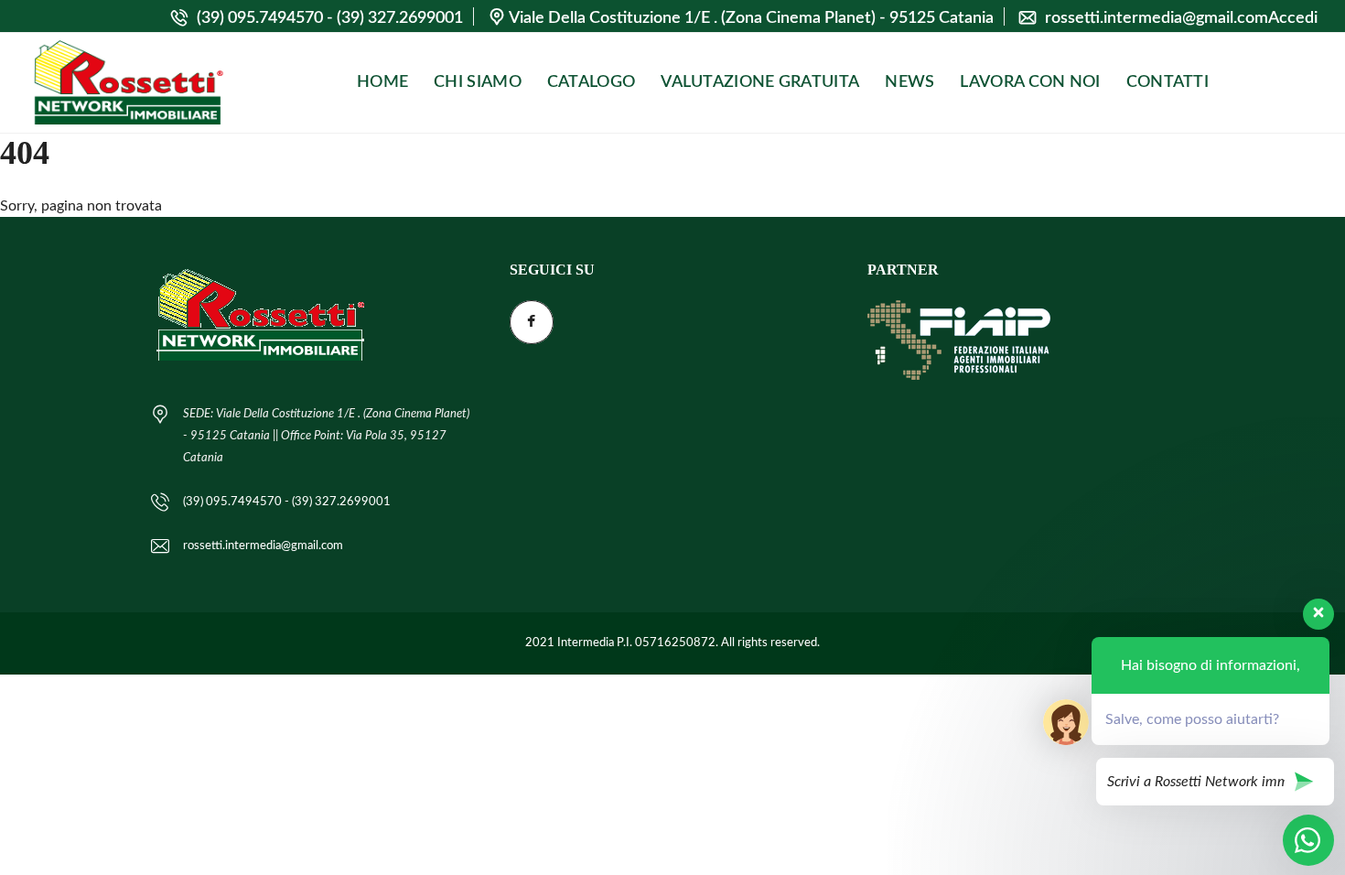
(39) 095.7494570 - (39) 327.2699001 (328, 18)
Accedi (1293, 18)
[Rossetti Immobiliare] (127, 83)
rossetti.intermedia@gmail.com (1156, 18)
